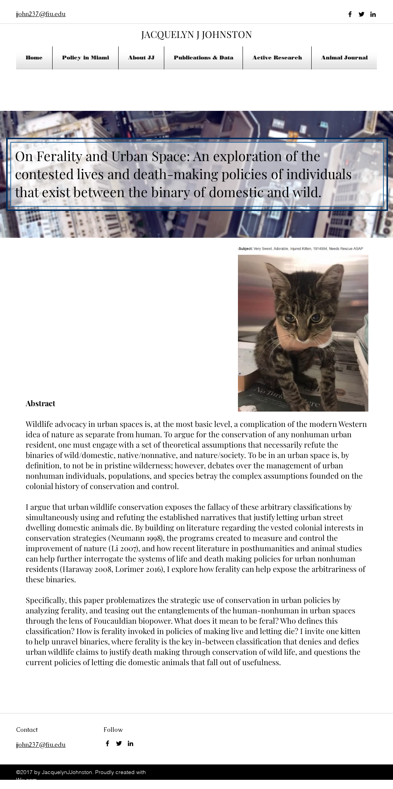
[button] (141, 57)
